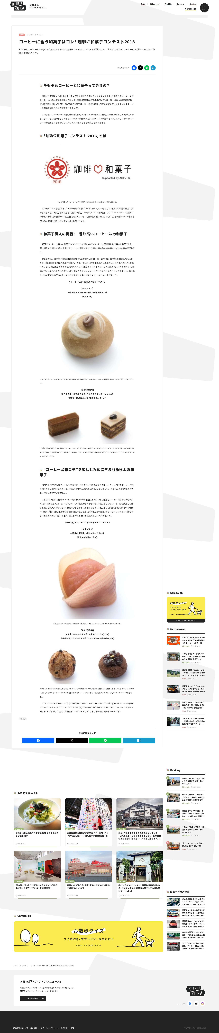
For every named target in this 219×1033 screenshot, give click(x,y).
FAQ (72, 1028)
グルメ (23, 719)
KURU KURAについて (20, 1028)
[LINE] (146, 67)
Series (192, 4)
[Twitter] (140, 67)
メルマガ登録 (33, 998)
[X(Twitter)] (196, 1003)
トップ (15, 966)
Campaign (190, 8)
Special (181, 4)
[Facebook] (134, 67)
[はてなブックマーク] (153, 67)
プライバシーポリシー (49, 1028)
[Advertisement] (104, 767)
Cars (142, 4)
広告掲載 (33, 1028)
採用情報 (64, 1028)
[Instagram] (202, 1003)
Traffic (168, 4)
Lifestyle (155, 4)
